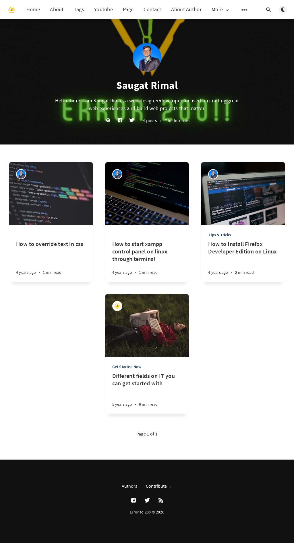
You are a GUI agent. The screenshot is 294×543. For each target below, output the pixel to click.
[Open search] (268, 9)
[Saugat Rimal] (21, 174)
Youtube (103, 9)
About (57, 9)
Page (128, 9)
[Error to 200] (117, 306)
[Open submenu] (244, 9)
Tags (79, 9)
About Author (186, 9)
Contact (152, 9)
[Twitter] (131, 120)
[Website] (108, 120)
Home (33, 9)
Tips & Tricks (219, 234)
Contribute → (159, 486)
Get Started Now (127, 366)
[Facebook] (120, 120)
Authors (129, 486)
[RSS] (160, 500)
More (217, 10)
